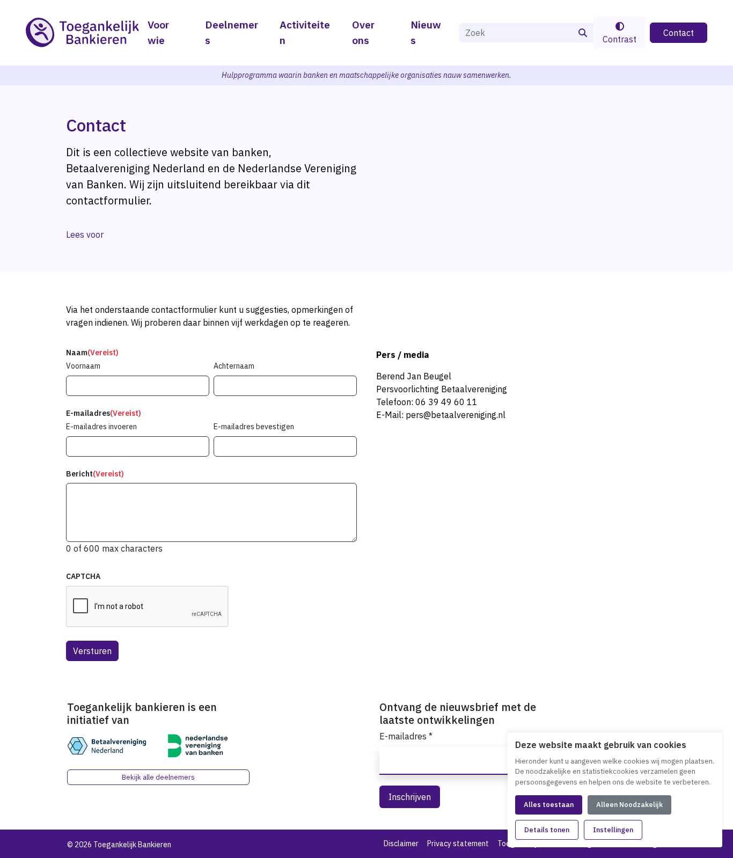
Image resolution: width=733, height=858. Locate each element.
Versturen (92, 651)
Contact (678, 32)
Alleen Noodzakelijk (629, 804)
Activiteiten (305, 32)
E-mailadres (406, 736)
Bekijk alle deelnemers (158, 777)
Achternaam (234, 366)
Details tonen (546, 829)
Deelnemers (231, 32)
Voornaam (83, 366)
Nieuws (426, 32)
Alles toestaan (549, 804)
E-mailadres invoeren (101, 426)
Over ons (363, 32)
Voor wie (158, 32)
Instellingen (613, 829)
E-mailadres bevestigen (254, 426)
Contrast (619, 39)
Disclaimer (401, 843)
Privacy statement (458, 843)
